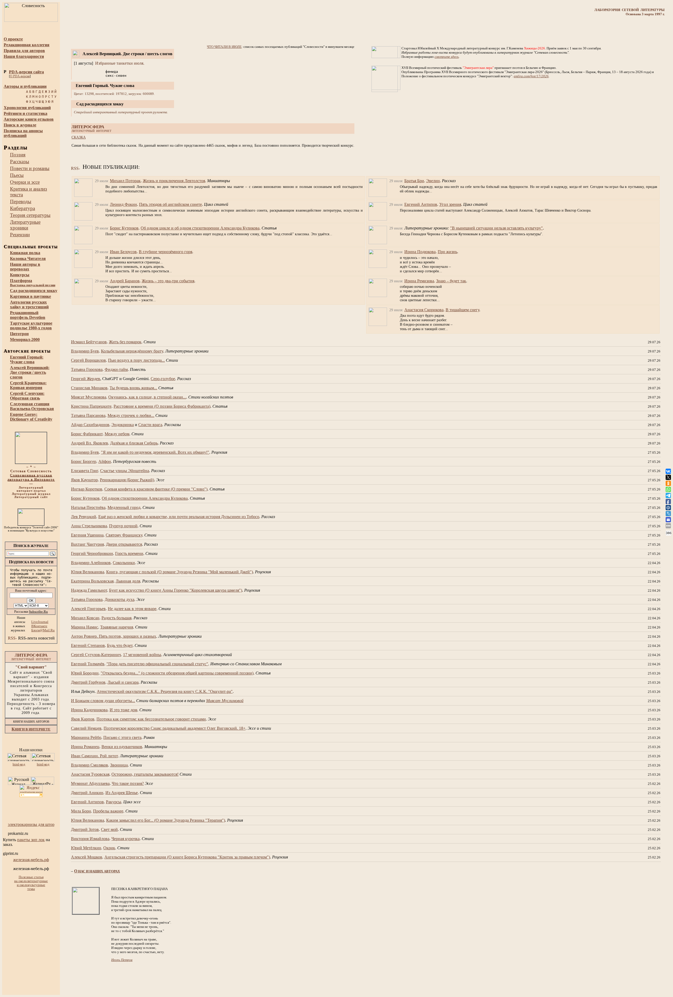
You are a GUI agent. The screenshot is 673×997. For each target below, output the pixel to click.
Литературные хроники (25, 225)
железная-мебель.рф (31, 859)
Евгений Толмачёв (87, 664)
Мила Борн (81, 811)
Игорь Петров (121, 960)
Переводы (20, 201)
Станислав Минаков (89, 388)
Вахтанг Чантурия (87, 544)
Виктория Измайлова (90, 838)
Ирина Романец (85, 746)
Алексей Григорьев (88, 608)
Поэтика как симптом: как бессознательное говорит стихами (151, 719)
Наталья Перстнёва (88, 507)
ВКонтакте (39, 626)
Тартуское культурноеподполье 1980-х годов (31, 325)
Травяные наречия (116, 627)
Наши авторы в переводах (25, 266)
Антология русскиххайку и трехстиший (29, 304)
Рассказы (19, 161)
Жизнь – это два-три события (168, 281)
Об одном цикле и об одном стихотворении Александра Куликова (200, 228)
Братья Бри (414, 180)
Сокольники (124, 562)
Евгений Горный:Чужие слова (26, 359)
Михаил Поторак (125, 180)
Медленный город (124, 507)
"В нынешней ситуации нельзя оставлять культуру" (496, 228)
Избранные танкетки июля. (119, 63)
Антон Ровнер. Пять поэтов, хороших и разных (113, 636)
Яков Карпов (82, 719)
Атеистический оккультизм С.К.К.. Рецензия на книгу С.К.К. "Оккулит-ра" (165, 691)
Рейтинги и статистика (25, 113)
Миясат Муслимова (88, 397)
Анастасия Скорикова (423, 310)
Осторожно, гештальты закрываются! (145, 774)
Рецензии (20, 234)
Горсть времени (129, 553)
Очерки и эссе (25, 182)
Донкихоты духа (119, 599)
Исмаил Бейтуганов (89, 342)
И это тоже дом (123, 710)
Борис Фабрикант (87, 434)
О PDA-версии (20, 76)
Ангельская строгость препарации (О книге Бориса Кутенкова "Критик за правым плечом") (187, 857)
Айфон (104, 461)
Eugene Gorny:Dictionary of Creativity (31, 416)
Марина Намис (84, 627)
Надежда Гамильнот (89, 590)
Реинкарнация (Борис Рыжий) (127, 480)
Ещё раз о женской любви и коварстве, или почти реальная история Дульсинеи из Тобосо (178, 516)
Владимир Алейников (91, 562)
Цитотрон (19, 333)
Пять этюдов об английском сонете (170, 204)
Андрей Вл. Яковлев (89, 443)
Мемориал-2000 (25, 339)
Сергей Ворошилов (88, 360)
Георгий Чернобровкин (92, 553)
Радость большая (116, 618)
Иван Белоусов (123, 251)
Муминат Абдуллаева (90, 783)
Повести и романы (29, 168)
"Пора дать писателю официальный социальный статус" (157, 664)
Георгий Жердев (85, 378)
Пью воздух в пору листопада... (136, 360)
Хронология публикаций (27, 107)
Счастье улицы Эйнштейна (124, 470)
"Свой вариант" (31, 667)
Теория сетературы (30, 215)
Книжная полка (25, 252)
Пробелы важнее (108, 811)
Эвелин (433, 180)
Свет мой (109, 829)
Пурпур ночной (123, 526)
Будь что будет (119, 645)
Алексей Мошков (86, 857)
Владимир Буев (85, 351)
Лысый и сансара (123, 682)
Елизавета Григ (84, 470)
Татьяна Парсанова (88, 415)
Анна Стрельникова (89, 526)
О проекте (13, 39)
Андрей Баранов (125, 281)
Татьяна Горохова (87, 369)
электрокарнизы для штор (31, 824)
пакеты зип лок (31, 839)
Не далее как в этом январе (132, 608)
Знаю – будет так (451, 281)
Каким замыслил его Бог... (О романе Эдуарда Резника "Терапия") (165, 820)
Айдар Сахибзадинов (90, 424)
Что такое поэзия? (128, 783)
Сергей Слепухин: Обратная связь (27, 395)
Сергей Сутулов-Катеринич (96, 654)
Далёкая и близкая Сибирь (134, 443)
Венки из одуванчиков (121, 746)
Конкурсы (19, 275)
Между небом (117, 434)
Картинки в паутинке (30, 296)
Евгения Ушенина (87, 535)
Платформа (32, 282)
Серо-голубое (163, 378)
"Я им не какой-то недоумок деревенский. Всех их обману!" (155, 452)
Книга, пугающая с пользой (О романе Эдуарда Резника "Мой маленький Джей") (179, 572)
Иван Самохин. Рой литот (94, 756)
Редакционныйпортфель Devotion (27, 315)
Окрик (109, 848)
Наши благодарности (24, 56)
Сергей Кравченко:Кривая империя (28, 385)
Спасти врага (150, 424)
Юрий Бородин (85, 673)
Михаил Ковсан (85, 618)
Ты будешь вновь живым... (133, 388)
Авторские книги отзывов (29, 119)
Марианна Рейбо (86, 737)
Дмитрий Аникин (87, 792)
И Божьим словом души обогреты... (103, 700)
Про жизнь (447, 251)
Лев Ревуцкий (83, 516)
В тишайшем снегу (462, 310)
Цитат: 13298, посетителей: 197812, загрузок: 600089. (114, 94)
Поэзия (18, 154)
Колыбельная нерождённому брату (132, 351)
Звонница (119, 765)
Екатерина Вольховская (92, 581)
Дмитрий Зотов (85, 829)
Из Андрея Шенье (121, 792)
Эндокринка (122, 424)
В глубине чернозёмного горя (165, 251)
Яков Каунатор (84, 480)
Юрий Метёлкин (86, 848)
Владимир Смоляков (89, 765)
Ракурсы (113, 802)
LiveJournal (39, 622)
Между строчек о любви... (131, 415)
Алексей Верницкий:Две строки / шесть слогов (29, 372)
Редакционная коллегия (26, 45)
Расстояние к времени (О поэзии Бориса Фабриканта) (162, 406)
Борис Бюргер (83, 461)
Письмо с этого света (122, 737)
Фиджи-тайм (116, 369)
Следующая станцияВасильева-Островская (32, 406)
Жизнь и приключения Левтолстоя (174, 180)
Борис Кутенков (124, 228)
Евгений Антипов (420, 204)
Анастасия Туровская (90, 774)
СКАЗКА (79, 137)
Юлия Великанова (87, 572)
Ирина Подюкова (420, 251)
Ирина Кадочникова (89, 710)
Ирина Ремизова (419, 281)
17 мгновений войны (142, 654)
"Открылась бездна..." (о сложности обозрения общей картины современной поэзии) (177, 673)
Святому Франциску (124, 535)
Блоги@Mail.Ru (43, 630)
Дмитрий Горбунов (88, 682)
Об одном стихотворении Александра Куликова (145, 498)
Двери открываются (124, 544)
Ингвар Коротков (86, 489)
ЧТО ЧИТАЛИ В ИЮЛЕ (224, 47)
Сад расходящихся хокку (33, 290)
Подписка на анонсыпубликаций (23, 133)
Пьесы (17, 175)
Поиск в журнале (20, 125)
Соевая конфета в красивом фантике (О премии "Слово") (155, 489)
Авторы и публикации (25, 86)
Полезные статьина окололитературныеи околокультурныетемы (31, 883)
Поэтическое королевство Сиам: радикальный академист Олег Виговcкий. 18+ (175, 728)
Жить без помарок (125, 342)
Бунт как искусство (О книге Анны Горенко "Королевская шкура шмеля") (175, 590)
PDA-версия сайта (26, 72)
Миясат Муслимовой (224, 700)
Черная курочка (125, 838)
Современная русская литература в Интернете (31, 477)
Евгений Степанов (88, 645)
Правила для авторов (24, 50)
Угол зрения (450, 204)
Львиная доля (128, 581)
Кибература (22, 208)
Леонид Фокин (123, 204)
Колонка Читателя (28, 258)
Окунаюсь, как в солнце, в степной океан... (147, 397)
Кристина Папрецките (91, 406)
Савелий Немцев (86, 728)
